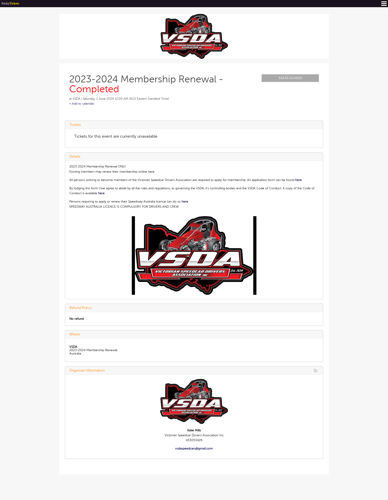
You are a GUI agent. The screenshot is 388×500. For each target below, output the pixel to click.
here (298, 180)
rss (315, 370)
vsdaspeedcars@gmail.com (194, 448)
